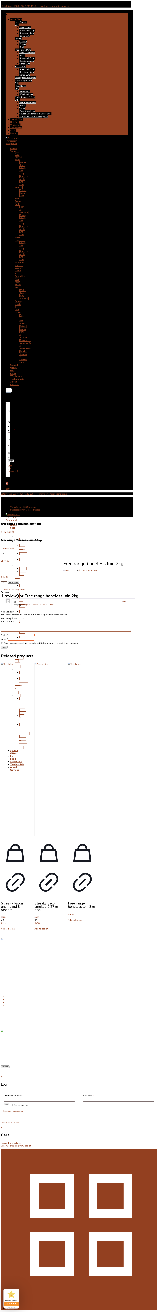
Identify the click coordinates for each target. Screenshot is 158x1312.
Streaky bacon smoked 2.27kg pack (46, 906)
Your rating (7, 618)
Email (4, 639)
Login (11, 461)
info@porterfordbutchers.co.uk (54, 6)
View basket (25, 1145)
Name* (4, 1052)
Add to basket (13, 582)
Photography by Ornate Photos (45, 1074)
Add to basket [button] (8, 928)
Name (4, 634)
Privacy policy (12, 999)
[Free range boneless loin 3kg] (82, 749)
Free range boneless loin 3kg (81, 905)
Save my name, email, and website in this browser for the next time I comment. (41, 643)
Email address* (8, 1059)
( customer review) (88, 570)
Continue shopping (10, 1145)
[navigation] (79, 1136)
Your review (7, 621)
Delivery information (16, 1002)
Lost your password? (13, 1111)
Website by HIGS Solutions (14, 1074)
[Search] (7, 390)
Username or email (13, 1095)
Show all (5, 560)
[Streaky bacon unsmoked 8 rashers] (15, 749)
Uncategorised (18, 589)
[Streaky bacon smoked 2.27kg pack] (48, 749)
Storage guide (13, 1005)
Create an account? (10, 1122)
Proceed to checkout (11, 1143)
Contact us (11, 996)
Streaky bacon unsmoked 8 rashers (12, 906)
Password (88, 1095)
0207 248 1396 (28, 6)
